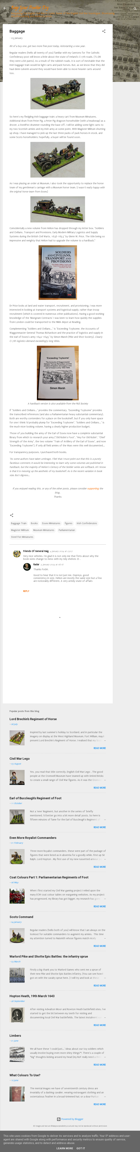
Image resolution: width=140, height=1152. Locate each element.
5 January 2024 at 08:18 (52, 564)
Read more (100, 748)
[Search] (135, 9)
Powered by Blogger (72, 1119)
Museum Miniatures (43, 530)
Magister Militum (20, 530)
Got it (80, 1148)
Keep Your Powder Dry (29, 8)
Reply (26, 591)
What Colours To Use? (25, 1075)
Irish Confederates (87, 523)
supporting (93, 488)
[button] (104, 32)
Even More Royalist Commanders (33, 838)
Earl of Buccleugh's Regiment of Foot (35, 798)
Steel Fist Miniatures (22, 537)
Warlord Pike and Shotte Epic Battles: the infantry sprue (49, 956)
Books (34, 523)
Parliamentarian (67, 530)
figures (68, 523)
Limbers (15, 1035)
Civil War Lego (20, 758)
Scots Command (21, 917)
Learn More (65, 1148)
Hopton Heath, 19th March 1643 (32, 996)
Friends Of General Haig (36, 551)
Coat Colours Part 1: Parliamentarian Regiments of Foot (49, 877)
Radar (36, 564)
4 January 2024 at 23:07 (61, 551)
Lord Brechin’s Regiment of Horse (33, 719)
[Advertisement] (126, 75)
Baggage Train (18, 523)
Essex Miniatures (51, 523)
